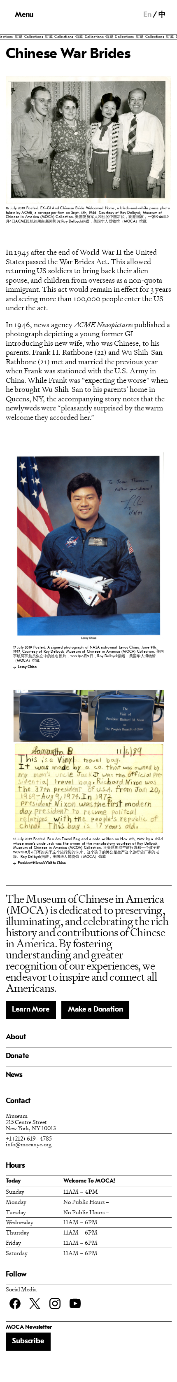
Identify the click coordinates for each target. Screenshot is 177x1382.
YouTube (75, 1303)
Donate (17, 1056)
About (16, 1037)
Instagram (55, 1303)
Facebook (15, 1303)
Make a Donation (95, 1010)
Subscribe (28, 1341)
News (14, 1075)
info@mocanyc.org (28, 1144)
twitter (34, 1303)
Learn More (30, 1010)
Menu (24, 15)
